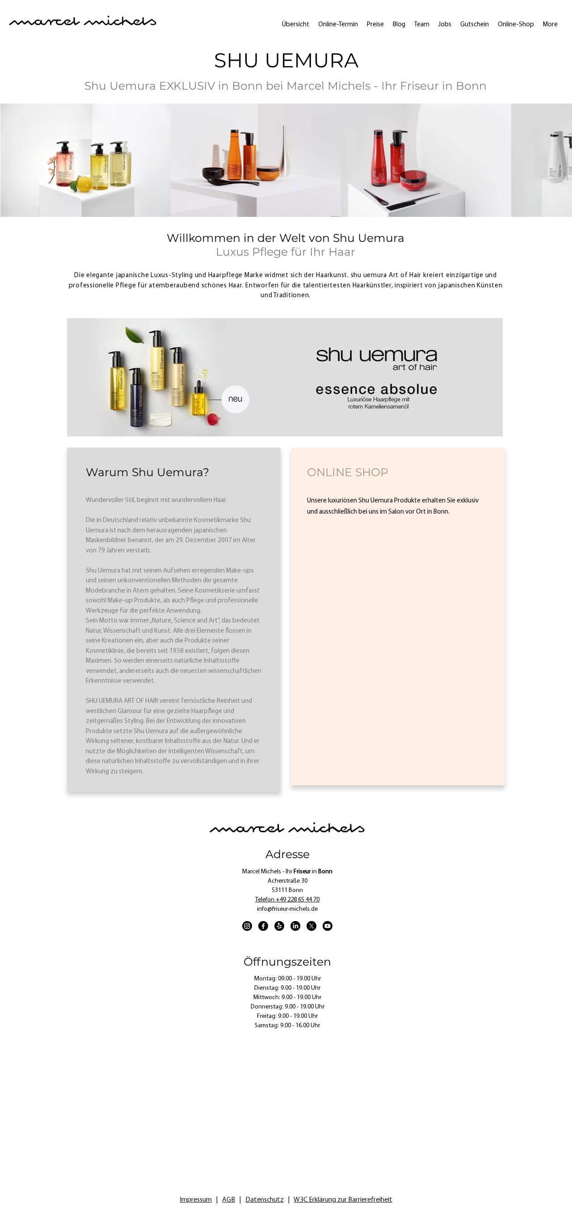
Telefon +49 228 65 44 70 (287, 899)
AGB (228, 1200)
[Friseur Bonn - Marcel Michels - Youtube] (327, 926)
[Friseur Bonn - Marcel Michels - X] (311, 926)
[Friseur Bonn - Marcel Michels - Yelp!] (279, 926)
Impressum (196, 1200)
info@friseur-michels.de (287, 909)
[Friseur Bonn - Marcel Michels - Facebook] (263, 926)
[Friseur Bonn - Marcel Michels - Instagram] (247, 926)
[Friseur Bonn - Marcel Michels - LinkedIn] (295, 926)
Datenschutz (264, 1200)
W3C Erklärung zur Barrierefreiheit (343, 1200)
